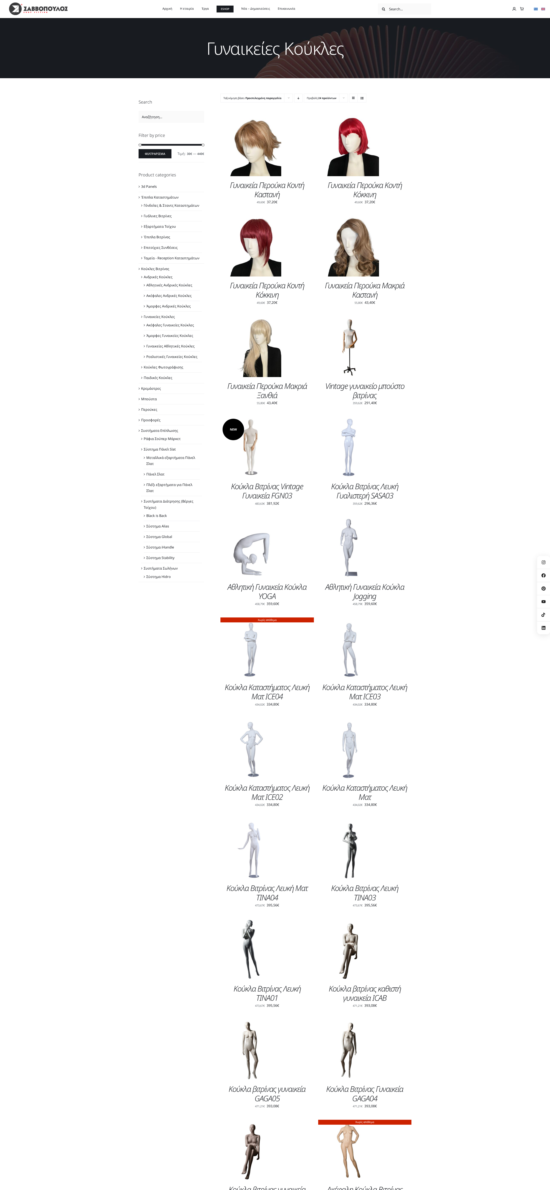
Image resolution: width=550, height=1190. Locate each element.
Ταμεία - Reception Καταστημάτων (171, 258)
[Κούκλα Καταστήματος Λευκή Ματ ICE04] (250, 620)
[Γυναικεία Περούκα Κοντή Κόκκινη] (348, 118)
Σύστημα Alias (157, 526)
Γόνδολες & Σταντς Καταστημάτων (171, 205)
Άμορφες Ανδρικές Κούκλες (168, 306)
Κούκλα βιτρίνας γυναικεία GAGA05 (267, 1093)
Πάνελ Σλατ (155, 474)
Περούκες (149, 409)
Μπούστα (149, 399)
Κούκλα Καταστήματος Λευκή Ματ (364, 792)
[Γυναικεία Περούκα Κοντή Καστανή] (250, 118)
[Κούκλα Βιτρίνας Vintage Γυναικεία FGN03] (250, 419)
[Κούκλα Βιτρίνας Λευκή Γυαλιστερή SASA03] (348, 419)
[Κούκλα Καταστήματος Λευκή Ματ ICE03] (348, 620)
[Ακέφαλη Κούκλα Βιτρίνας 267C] (348, 1122)
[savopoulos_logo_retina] (38, 4)
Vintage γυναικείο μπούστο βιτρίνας (364, 390)
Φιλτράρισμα (155, 154)
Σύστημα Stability (160, 557)
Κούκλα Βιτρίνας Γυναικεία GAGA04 (364, 1093)
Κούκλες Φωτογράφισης (163, 367)
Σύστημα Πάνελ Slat (160, 449)
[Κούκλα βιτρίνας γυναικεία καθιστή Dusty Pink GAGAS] (250, 1122)
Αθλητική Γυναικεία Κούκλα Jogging (364, 591)
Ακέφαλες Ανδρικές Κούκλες (169, 295)
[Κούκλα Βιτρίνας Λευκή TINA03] (348, 821)
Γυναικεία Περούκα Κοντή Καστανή (267, 190)
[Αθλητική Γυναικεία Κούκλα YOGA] (250, 520)
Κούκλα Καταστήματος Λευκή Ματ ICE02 (267, 792)
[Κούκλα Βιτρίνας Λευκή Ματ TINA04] (250, 821)
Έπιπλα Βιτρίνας (157, 237)
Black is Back (156, 515)
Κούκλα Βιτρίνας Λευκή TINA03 (364, 893)
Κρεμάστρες (151, 388)
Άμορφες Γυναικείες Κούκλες (169, 335)
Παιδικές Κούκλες (158, 377)
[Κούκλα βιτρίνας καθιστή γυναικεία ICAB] (348, 922)
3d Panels (149, 186)
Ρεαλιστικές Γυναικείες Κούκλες (171, 356)
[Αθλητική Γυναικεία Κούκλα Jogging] (348, 520)
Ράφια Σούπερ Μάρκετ (162, 438)
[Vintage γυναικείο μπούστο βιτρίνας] (348, 319)
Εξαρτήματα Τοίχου (160, 226)
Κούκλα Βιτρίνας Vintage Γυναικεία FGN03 (267, 491)
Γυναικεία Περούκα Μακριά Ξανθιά (267, 390)
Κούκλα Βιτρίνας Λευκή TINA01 (267, 993)
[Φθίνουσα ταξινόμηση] (298, 98)
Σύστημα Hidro (158, 576)
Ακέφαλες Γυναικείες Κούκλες (170, 325)
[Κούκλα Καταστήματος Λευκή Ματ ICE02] (250, 721)
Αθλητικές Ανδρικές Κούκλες (169, 285)
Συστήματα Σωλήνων (161, 568)
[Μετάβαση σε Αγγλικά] (543, 9)
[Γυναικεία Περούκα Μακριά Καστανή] (348, 218)
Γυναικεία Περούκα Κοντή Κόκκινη (365, 190)
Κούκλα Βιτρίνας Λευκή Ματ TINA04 (267, 893)
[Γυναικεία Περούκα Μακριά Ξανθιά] (250, 319)
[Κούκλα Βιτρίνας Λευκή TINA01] (250, 922)
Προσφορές (150, 420)
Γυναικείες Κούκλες (159, 316)
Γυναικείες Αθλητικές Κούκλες (170, 346)
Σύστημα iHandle (160, 547)
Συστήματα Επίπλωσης (159, 430)
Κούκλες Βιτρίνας (155, 268)
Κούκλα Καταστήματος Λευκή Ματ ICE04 (267, 692)
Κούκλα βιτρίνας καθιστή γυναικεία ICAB (365, 993)
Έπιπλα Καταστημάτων (160, 197)
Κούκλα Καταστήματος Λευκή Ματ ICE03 (364, 692)
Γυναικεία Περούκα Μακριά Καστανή (365, 290)
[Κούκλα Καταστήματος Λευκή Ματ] (348, 721)
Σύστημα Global (159, 536)
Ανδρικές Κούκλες (158, 277)
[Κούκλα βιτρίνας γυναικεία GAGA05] (250, 1022)
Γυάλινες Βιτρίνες (158, 216)
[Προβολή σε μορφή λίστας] (362, 98)
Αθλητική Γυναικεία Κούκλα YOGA (267, 591)
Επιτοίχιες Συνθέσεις (161, 247)
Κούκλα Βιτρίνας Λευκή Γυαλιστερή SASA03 (364, 491)
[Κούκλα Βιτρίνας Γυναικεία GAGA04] (348, 1022)
